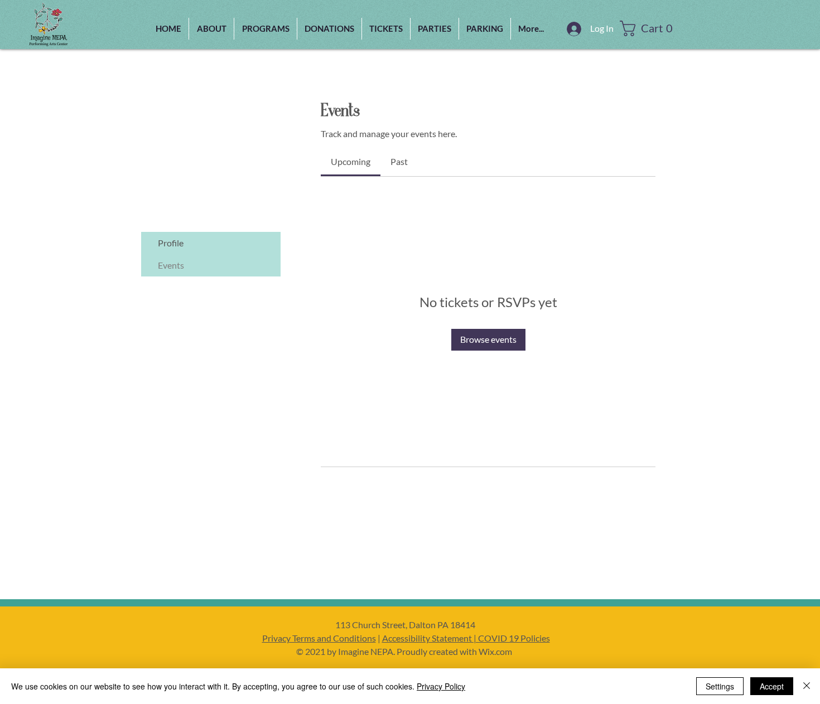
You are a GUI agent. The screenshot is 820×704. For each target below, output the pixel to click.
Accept (772, 686)
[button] (265, 29)
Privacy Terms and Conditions (319, 638)
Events (171, 265)
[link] (350, 161)
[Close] (806, 686)
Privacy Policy (441, 686)
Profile (171, 242)
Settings (720, 686)
